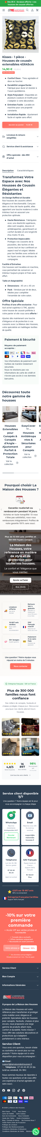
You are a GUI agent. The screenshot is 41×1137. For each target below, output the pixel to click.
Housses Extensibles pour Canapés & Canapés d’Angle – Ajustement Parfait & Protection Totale (10, 441)
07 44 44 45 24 (11, 871)
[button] (37, 10)
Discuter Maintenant (11, 836)
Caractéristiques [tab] (25, 170)
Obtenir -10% (29, 948)
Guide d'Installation (23, 1118)
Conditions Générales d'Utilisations (14, 1129)
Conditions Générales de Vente (13, 1131)
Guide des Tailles (8, 1118)
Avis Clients (22, 1111)
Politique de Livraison (9, 1125)
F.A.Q (14, 1111)
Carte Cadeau (21, 1114)
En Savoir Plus (30, 876)
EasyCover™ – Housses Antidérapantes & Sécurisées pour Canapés (28, 438)
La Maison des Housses (16, 1108)
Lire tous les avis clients (19, 775)
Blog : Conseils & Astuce (10, 1120)
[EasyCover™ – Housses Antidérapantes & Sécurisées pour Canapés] (28, 414)
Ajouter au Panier (20, 580)
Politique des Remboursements (13, 1127)
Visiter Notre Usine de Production (14, 1122)
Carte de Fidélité (8, 1114)
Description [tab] (8, 170)
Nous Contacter (23, 1116)
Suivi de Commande (9, 1116)
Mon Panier (6, 1111)
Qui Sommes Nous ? (29, 1120)
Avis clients (20, 587)
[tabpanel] (20, 253)
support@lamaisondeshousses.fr (30, 837)
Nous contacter (20, 666)
